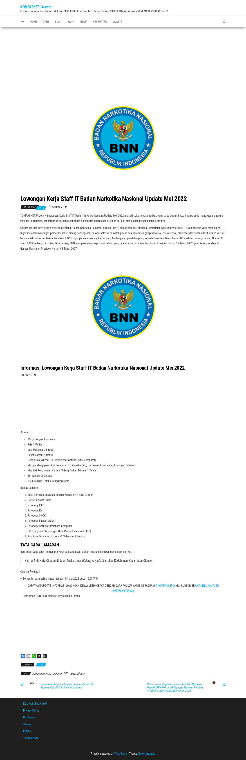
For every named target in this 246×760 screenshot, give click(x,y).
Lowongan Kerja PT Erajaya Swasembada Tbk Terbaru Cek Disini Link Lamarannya (67, 686)
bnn (66, 673)
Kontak (27, 731)
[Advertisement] (123, 54)
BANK (71, 21)
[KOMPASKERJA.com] (23, 21)
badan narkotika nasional (47, 673)
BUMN (58, 21)
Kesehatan (100, 21)
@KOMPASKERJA (165, 585)
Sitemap (27, 724)
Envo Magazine (146, 753)
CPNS (46, 21)
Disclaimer (29, 717)
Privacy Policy (31, 710)
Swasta (117, 21)
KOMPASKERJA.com (35, 7)
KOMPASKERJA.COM (35, 703)
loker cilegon (77, 673)
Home (33, 21)
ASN (41, 664)
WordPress (120, 753)
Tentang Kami (30, 737)
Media (83, 21)
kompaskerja (59, 206)
